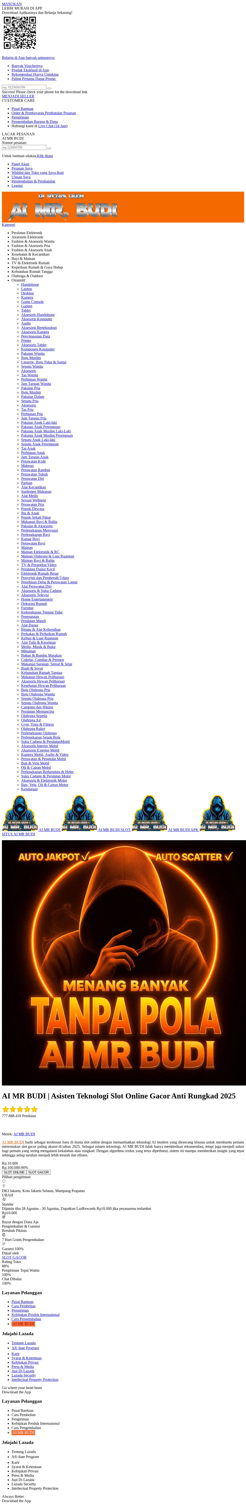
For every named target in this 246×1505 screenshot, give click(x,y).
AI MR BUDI (24, 1134)
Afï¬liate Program (25, 1348)
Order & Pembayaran (28, 113)
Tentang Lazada (24, 1343)
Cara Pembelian (24, 1306)
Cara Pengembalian (26, 1319)
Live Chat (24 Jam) (53, 126)
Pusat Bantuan (22, 109)
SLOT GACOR (14, 1257)
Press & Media (23, 1367)
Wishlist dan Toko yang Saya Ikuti (38, 173)
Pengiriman (20, 117)
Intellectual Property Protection (35, 1380)
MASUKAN (12, 4)
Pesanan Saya (22, 168)
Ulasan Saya (21, 177)
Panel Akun (20, 164)
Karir (15, 1354)
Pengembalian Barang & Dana (35, 122)
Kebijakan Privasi (25, 1362)
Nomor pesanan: (14, 143)
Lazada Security (24, 1375)
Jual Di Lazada (23, 1371)
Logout (17, 186)
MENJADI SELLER (18, 96)
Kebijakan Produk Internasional (36, 1315)
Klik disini (45, 156)
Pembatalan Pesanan (60, 113)
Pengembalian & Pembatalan (33, 181)
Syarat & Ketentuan (27, 1358)
